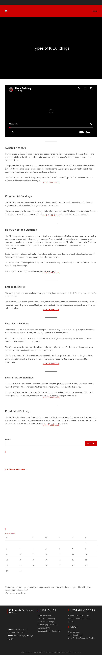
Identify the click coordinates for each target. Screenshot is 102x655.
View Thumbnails (51, 182)
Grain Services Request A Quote (81, 638)
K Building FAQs (44, 628)
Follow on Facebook (17, 470)
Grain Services (74, 632)
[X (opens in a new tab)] (48, 2)
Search (8, 439)
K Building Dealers (45, 615)
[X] (5, 457)
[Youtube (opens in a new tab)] (54, 2)
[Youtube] (5, 462)
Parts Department (75, 635)
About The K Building (46, 619)
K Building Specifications (47, 625)
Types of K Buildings (46, 622)
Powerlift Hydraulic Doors (78, 615)
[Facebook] (5, 459)
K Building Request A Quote (49, 631)
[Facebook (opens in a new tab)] (51, 2)
